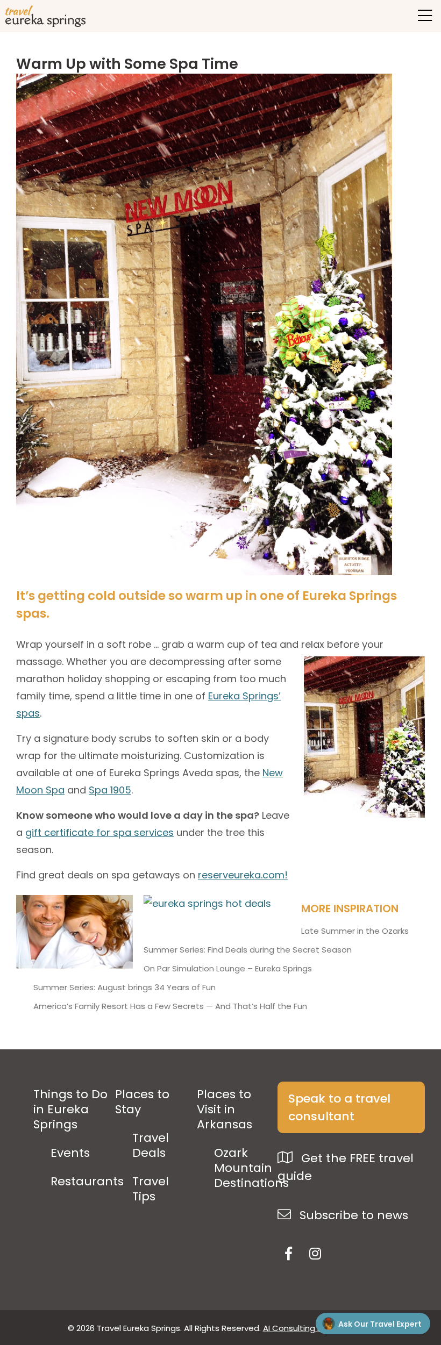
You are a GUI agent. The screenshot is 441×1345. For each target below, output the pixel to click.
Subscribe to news (352, 1215)
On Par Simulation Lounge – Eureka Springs (228, 968)
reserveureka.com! (243, 875)
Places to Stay (142, 1102)
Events (70, 1153)
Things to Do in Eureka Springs (70, 1109)
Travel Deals (150, 1146)
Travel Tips (150, 1189)
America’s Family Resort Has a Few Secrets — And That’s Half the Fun (170, 1006)
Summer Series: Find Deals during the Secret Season (248, 950)
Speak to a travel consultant (339, 1107)
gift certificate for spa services (99, 832)
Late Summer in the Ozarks (355, 931)
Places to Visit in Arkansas (224, 1109)
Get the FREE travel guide (346, 1167)
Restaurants (87, 1181)
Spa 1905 (110, 790)
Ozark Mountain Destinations (251, 1168)
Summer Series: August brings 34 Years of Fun (124, 987)
